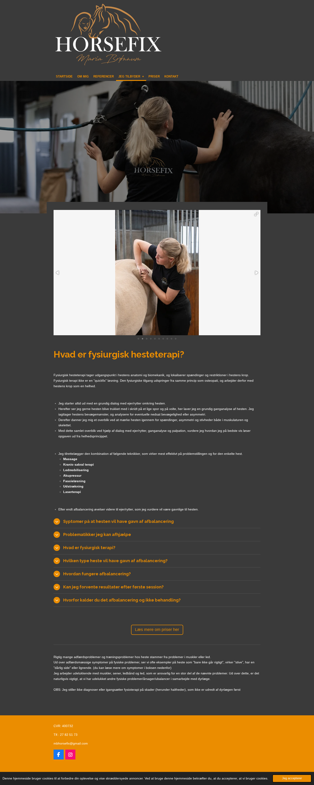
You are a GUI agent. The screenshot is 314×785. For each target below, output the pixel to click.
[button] (256, 214)
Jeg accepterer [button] (292, 778)
